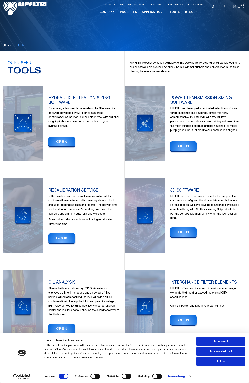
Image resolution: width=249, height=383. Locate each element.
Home (7, 45)
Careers (156, 5)
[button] (223, 6)
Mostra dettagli (177, 376)
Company (107, 12)
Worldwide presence (133, 5)
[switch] (95, 376)
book (62, 238)
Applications (153, 12)
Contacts (109, 5)
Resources (194, 12)
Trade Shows (175, 5)
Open (61, 142)
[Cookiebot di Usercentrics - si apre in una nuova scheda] (22, 376)
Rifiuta (221, 361)
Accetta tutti (221, 341)
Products (128, 12)
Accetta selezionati (221, 351)
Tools (175, 12)
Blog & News (196, 5)
